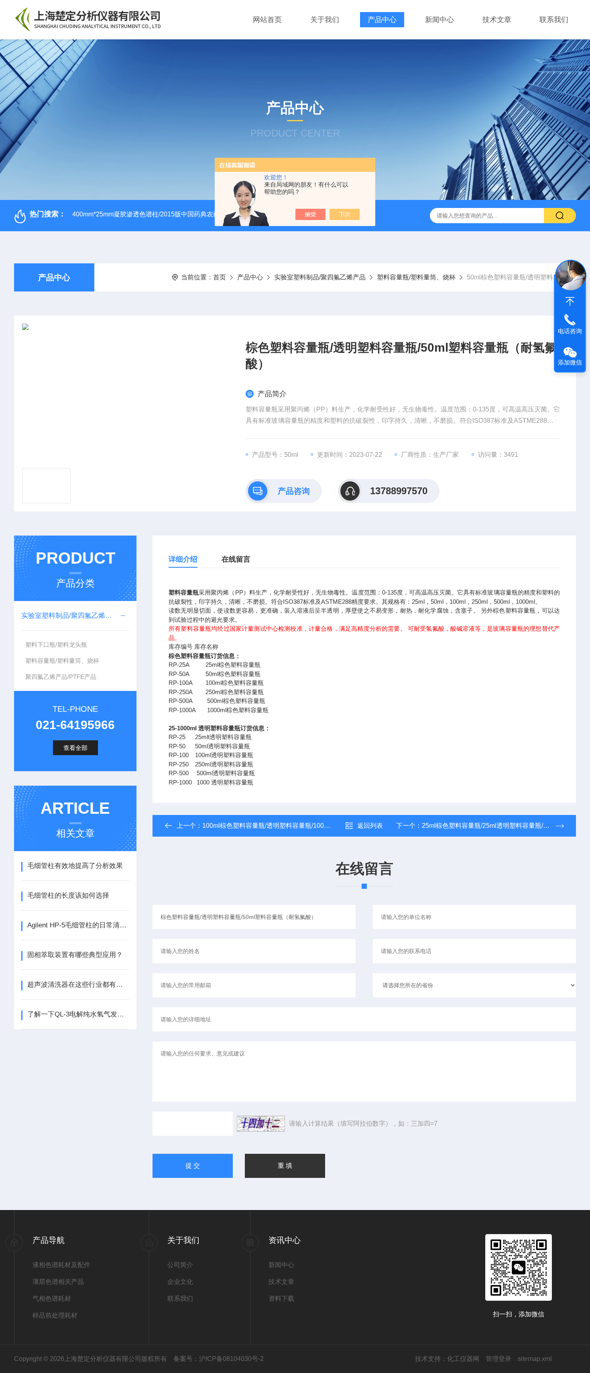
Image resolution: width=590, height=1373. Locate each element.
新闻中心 (439, 20)
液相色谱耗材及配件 (61, 1264)
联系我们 (553, 20)
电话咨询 (570, 331)
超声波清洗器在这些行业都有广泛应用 (78, 984)
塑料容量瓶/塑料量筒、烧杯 (416, 277)
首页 (219, 277)
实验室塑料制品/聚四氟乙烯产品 (320, 277)
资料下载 (281, 1298)
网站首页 (267, 20)
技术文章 (496, 20)
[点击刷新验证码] (261, 1124)
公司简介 (180, 1264)
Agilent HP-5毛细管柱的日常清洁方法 (78, 925)
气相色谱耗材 (52, 1298)
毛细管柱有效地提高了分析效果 (75, 866)
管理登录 (498, 1358)
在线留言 (236, 559)
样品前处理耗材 (55, 1315)
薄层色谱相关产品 (58, 1281)
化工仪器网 (463, 1358)
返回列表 (370, 825)
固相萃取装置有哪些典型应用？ (75, 955)
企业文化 (180, 1281)
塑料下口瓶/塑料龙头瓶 (56, 644)
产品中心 (382, 20)
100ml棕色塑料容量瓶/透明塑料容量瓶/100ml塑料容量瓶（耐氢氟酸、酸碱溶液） (317, 825)
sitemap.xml (535, 1358)
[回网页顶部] (570, 301)
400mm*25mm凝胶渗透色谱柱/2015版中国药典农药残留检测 (158, 214)
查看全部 (75, 747)
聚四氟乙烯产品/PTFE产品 (60, 676)
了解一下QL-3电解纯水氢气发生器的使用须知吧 (78, 1014)
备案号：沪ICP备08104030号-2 (218, 1358)
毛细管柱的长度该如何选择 (68, 895)
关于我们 (324, 20)
